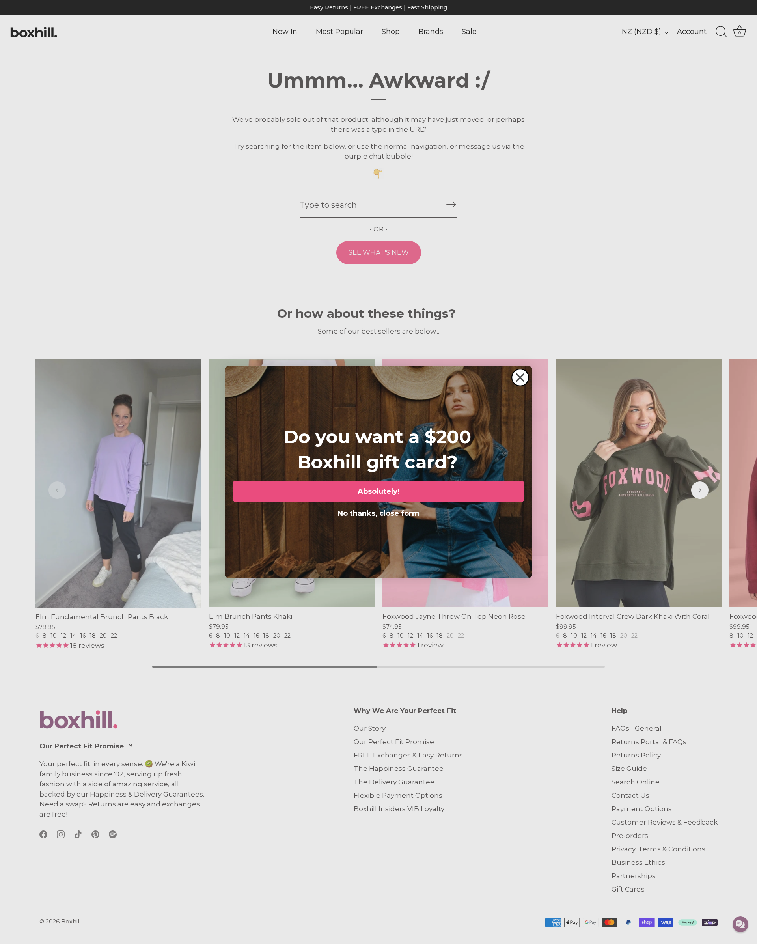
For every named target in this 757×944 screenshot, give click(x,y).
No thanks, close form (378, 512)
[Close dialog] (520, 377)
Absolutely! (378, 491)
